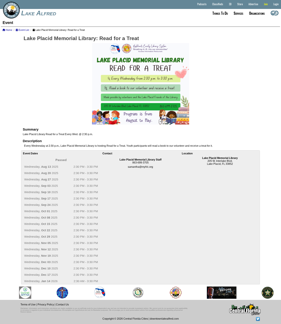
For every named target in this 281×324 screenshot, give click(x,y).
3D (230, 4)
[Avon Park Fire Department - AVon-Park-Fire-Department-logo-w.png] (172, 293)
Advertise (253, 4)
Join (266, 4)
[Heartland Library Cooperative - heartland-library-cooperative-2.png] (96, 293)
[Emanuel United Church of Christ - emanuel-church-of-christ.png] (59, 293)
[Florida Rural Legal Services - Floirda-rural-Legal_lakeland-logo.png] (134, 293)
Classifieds (217, 4)
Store (240, 4)
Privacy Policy (46, 304)
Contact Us (62, 304)
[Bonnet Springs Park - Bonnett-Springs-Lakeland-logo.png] (21, 293)
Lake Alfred (38, 13)
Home (8, 30)
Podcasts (202, 4)
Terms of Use (28, 304)
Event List (23, 30)
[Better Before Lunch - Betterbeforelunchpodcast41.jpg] (218, 293)
